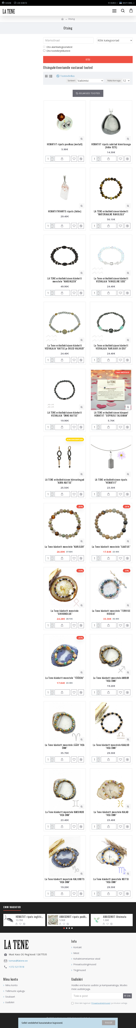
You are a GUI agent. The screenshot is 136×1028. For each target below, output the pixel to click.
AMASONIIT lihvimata (114, 917)
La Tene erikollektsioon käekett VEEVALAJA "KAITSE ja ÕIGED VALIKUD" (65, 347)
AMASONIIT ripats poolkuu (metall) (73, 917)
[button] (64, 928)
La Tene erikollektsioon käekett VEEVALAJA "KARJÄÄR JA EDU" (111, 347)
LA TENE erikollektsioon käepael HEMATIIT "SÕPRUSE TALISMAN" (111, 414)
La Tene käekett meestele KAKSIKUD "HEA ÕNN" (64, 813)
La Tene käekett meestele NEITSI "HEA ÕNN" (111, 880)
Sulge (108, 1022)
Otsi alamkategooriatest (59, 47)
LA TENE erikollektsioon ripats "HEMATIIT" (111, 481)
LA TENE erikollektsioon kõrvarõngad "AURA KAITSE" (64, 481)
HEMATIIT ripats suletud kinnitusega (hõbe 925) (111, 146)
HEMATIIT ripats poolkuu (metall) (64, 144)
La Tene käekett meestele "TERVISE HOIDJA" (111, 612)
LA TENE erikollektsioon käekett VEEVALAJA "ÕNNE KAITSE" (64, 414)
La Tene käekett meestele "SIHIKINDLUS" (65, 612)
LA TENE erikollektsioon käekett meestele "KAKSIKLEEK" (64, 280)
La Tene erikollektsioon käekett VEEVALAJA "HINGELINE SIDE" (111, 280)
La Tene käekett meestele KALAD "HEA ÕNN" (111, 813)
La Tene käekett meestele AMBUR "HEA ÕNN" (111, 679)
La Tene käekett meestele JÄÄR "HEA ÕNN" (65, 746)
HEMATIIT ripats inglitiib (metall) (30, 917)
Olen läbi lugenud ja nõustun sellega (101, 1003)
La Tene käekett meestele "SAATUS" (111, 546)
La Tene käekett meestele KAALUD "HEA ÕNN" (111, 746)
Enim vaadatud (12, 907)
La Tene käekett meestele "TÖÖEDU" (64, 677)
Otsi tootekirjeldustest (58, 50)
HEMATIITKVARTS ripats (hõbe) (64, 211)
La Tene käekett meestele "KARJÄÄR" (65, 546)
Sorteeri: (72, 80)
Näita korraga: (114, 80)
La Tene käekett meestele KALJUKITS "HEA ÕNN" (65, 880)
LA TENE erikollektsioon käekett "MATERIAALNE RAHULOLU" (111, 213)
